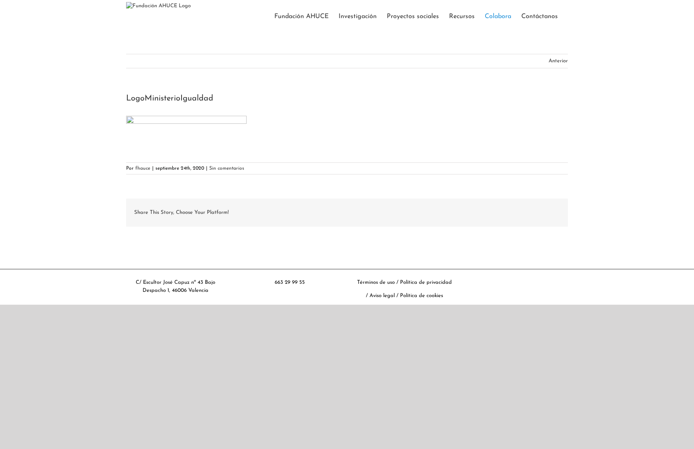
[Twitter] (507, 277)
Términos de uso (376, 282)
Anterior (558, 61)
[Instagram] (530, 277)
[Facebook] (495, 277)
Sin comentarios (226, 168)
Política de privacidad (426, 282)
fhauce (142, 168)
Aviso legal (382, 295)
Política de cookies (421, 295)
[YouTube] (519, 277)
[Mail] (542, 277)
